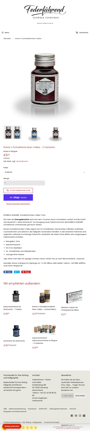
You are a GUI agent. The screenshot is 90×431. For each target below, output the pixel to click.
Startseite (7, 38)
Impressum (32, 409)
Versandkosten (22, 161)
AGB (5, 409)
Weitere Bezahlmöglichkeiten (18, 204)
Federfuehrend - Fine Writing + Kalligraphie (25, 422)
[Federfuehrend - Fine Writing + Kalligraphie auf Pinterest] (76, 416)
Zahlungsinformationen (58, 409)
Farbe (6, 167)
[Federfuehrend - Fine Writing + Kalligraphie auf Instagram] (80, 416)
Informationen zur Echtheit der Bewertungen (68, 428)
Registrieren (80, 396)
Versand (72, 409)
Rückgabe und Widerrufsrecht (15, 411)
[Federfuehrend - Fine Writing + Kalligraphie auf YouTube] (84, 416)
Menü (7, 32)
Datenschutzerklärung (17, 409)
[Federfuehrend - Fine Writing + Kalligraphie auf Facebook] (72, 416)
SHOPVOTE (43, 409)
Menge (6, 178)
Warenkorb (83, 32)
